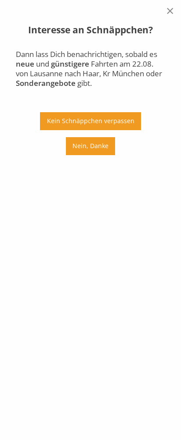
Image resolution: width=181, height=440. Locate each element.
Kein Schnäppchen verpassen (90, 121)
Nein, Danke (90, 146)
